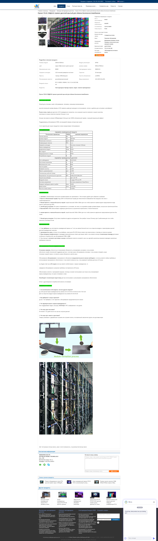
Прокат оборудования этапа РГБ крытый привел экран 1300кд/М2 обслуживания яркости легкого (54, 483)
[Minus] (154, 502)
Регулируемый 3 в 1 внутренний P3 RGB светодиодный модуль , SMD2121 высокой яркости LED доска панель (87, 531)
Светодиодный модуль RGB (87, 510)
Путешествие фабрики (78, 6)
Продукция (52, 10)
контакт (115, 471)
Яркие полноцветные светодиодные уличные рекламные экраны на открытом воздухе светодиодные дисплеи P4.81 (67, 524)
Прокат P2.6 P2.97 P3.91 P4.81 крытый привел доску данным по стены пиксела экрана (95, 502)
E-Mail (70, 537)
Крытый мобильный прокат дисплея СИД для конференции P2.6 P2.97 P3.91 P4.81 (111, 502)
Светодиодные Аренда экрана (49, 447)
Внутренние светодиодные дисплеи (47, 511)
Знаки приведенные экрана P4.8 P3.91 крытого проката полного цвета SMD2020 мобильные (62, 504)
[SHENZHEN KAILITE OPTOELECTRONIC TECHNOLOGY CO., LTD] (43, 6)
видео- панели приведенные (63, 447)
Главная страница (43, 10)
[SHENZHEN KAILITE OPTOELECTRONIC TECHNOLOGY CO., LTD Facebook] (98, 523)
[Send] (154, 538)
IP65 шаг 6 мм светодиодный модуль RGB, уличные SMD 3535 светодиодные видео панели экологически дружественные (87, 525)
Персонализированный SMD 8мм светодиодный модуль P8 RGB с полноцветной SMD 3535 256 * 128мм (87, 521)
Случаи (120, 6)
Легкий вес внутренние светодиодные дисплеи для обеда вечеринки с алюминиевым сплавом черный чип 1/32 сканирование (47, 531)
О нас (68, 6)
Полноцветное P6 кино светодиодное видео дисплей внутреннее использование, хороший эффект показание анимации (48, 525)
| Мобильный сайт (85, 537)
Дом (55, 6)
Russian (121, 1)
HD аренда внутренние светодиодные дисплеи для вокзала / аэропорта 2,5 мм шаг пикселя (48, 521)
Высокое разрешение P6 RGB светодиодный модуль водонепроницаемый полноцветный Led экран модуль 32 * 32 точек (87, 516)
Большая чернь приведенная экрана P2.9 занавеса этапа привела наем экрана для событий (45, 504)
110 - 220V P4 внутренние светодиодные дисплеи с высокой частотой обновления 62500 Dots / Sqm (47, 516)
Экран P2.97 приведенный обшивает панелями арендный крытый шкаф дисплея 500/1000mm (78, 504)
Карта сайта (76, 537)
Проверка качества (92, 6)
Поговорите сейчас (110, 1)
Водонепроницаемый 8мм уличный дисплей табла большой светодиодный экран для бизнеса (67, 515)
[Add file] (125, 538)
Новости (113, 6)
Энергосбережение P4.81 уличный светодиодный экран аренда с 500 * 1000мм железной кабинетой (67, 519)
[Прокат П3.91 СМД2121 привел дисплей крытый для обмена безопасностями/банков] (42, 20)
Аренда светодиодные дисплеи (65, 10)
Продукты (61, 6)
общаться (100, 55)
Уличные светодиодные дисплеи (66, 511)
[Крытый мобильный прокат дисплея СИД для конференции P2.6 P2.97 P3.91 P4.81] (112, 495)
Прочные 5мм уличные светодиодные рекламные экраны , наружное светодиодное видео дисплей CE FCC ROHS (67, 530)
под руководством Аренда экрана (79, 447)
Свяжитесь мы (103, 6)
